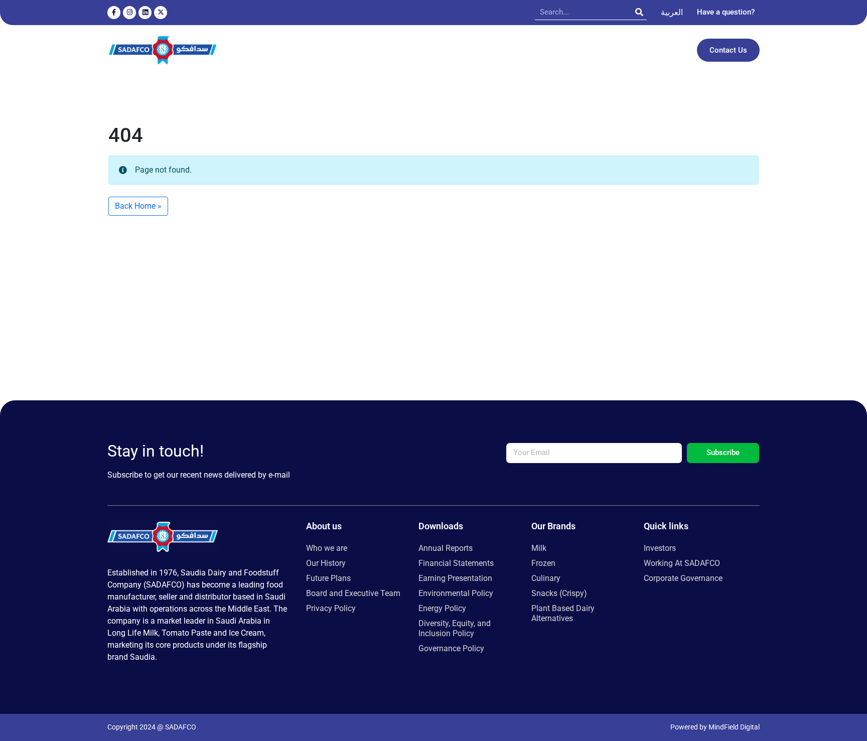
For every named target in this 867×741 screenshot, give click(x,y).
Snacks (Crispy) (559, 593)
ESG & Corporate (490, 50)
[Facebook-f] (113, 12)
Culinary (545, 578)
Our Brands (335, 50)
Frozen (543, 563)
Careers (655, 50)
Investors (604, 50)
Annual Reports (445, 548)
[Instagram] (129, 12)
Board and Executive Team (353, 593)
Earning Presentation (455, 578)
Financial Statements (456, 563)
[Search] (639, 12)
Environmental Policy (455, 593)
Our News (558, 50)
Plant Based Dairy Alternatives (563, 613)
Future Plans (328, 578)
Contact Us (728, 50)
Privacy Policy (331, 608)
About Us (277, 50)
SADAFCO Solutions (413, 50)
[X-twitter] (160, 12)
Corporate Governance (683, 578)
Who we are (326, 548)
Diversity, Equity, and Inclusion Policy (454, 628)
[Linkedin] (145, 12)
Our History (326, 563)
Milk (538, 548)
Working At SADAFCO (682, 563)
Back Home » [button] (138, 206)
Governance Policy (451, 648)
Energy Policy (442, 608)
